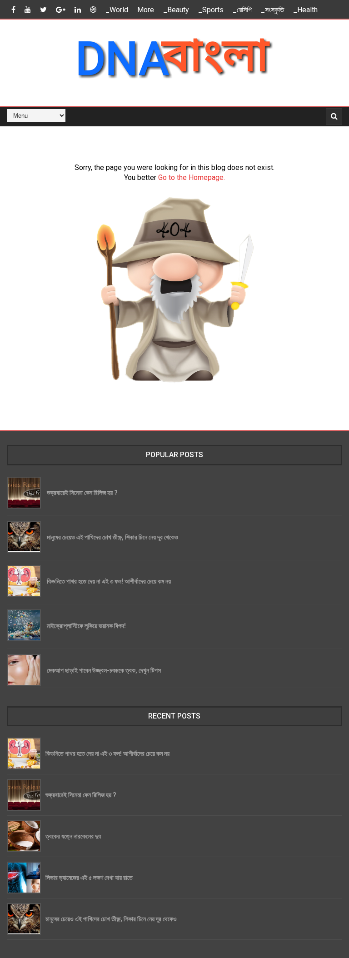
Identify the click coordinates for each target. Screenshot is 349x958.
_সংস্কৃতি (272, 9)
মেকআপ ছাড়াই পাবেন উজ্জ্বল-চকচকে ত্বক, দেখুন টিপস (104, 670)
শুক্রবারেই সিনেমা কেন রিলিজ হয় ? (82, 492)
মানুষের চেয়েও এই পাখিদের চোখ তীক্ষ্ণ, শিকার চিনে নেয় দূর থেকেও (112, 537)
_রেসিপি (242, 9)
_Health (305, 9)
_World (116, 9)
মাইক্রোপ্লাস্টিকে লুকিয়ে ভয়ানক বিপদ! (86, 625)
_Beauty (176, 9)
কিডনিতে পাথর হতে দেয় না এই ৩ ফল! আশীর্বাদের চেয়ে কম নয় (109, 581)
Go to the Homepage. (191, 177)
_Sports (211, 9)
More (145, 9)
